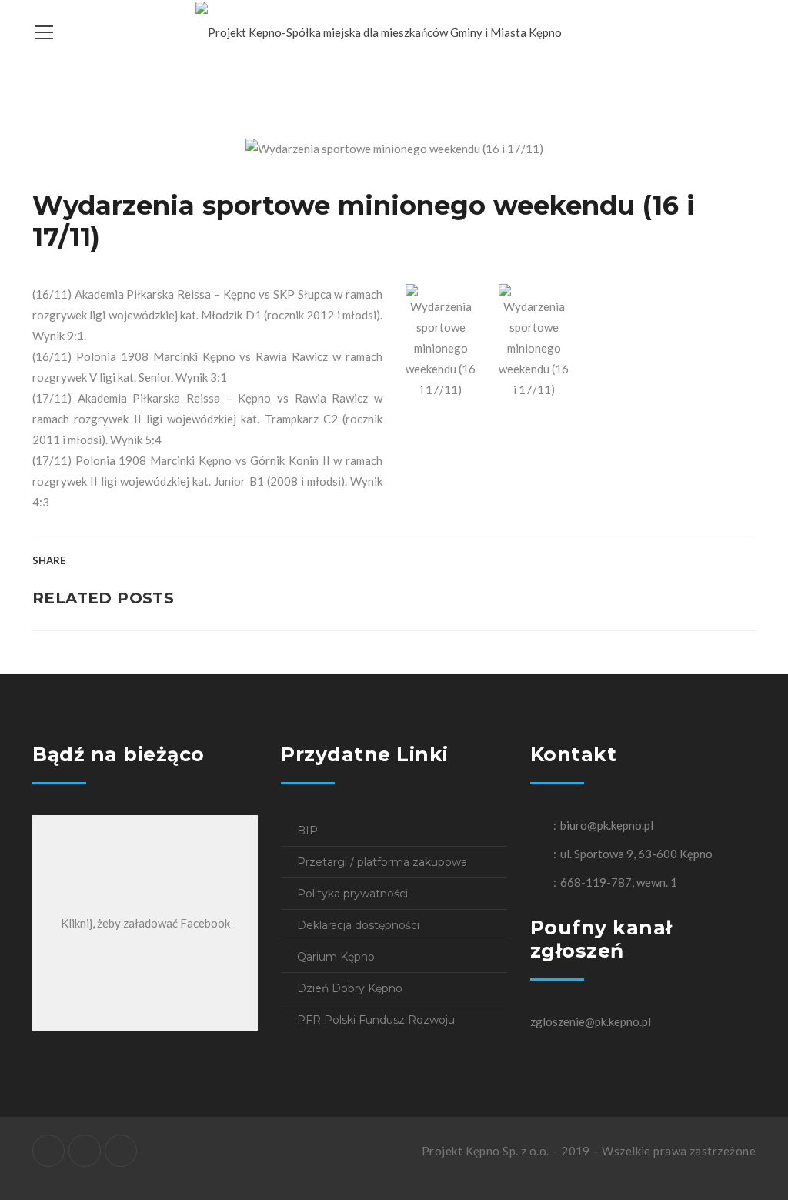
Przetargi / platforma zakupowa (382, 862)
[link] (165, 294)
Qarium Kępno (336, 957)
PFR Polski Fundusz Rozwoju (376, 1020)
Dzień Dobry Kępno (349, 988)
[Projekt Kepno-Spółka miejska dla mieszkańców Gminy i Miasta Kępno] (378, 31)
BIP (307, 830)
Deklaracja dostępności (358, 925)
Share (48, 560)
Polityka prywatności (352, 894)
